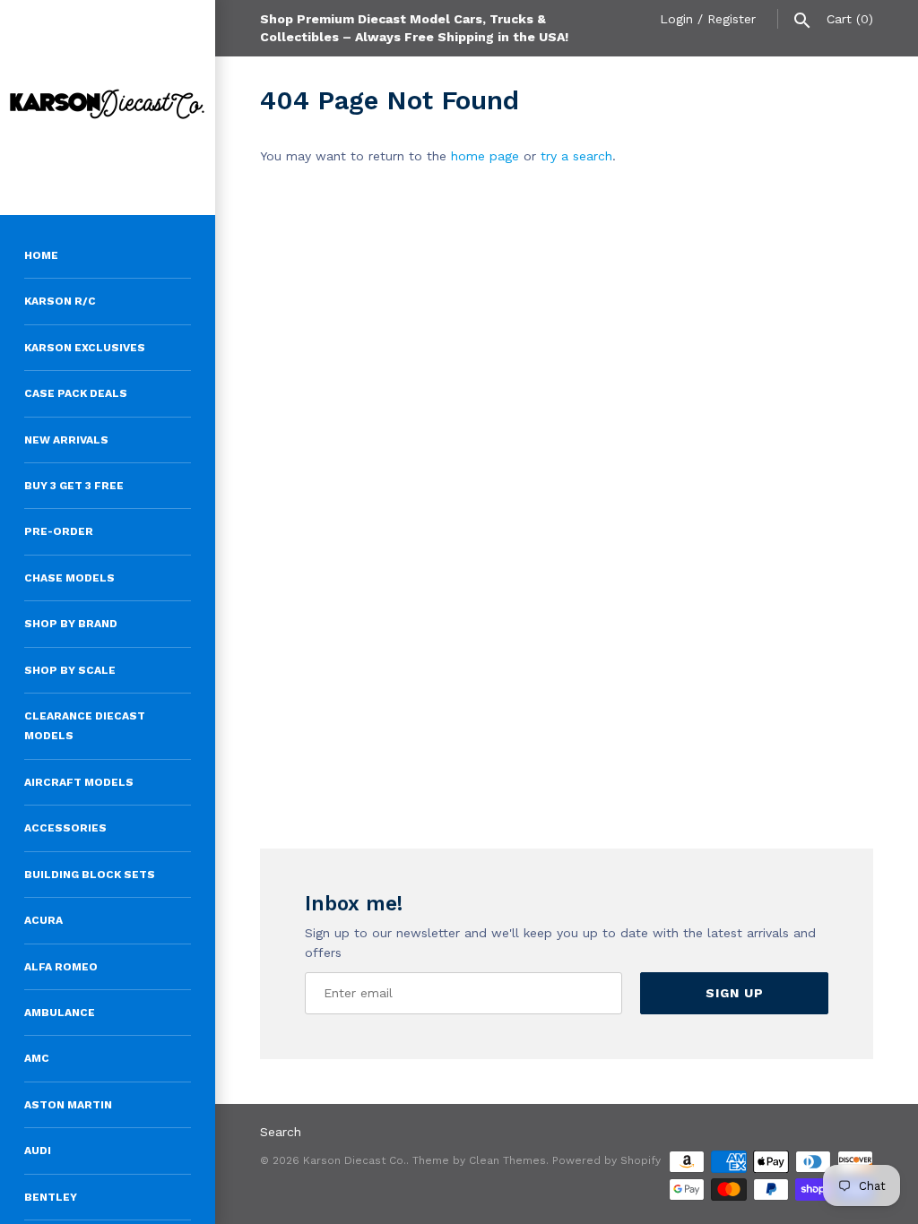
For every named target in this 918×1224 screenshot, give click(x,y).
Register (731, 19)
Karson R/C (60, 301)
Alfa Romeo (61, 967)
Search (280, 1132)
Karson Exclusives (84, 347)
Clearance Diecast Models (84, 726)
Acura (43, 920)
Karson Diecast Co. (354, 1160)
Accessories (65, 828)
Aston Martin (68, 1105)
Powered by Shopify (606, 1160)
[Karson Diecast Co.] (107, 107)
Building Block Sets (89, 874)
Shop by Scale (70, 670)
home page (485, 156)
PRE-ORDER (58, 531)
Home (41, 255)
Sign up (735, 993)
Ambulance (59, 1012)
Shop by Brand (70, 623)
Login (676, 19)
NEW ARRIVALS (66, 440)
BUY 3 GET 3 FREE (74, 485)
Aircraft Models (79, 782)
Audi (37, 1150)
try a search (576, 156)
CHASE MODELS (69, 578)
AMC (36, 1058)
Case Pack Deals (75, 393)
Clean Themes (507, 1160)
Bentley (50, 1197)
